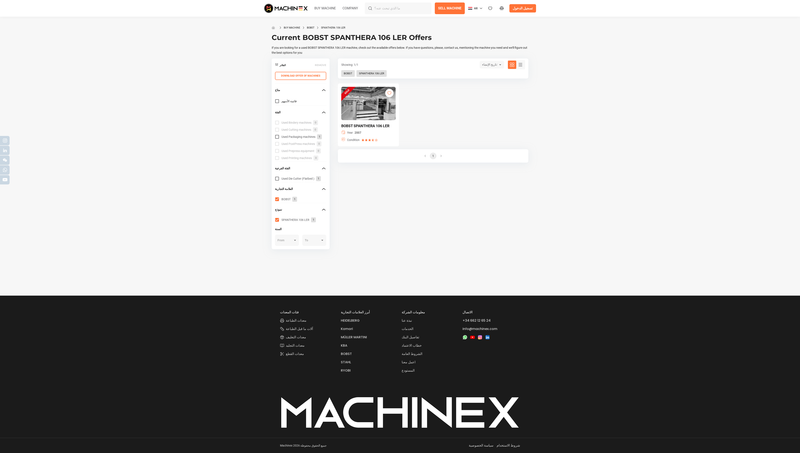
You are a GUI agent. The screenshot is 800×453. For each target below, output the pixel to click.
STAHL (346, 362)
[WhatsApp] (465, 337)
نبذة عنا (407, 320)
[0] (502, 8)
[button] (325, 8)
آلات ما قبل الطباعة (299, 328)
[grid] (300, 140)
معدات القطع (295, 353)
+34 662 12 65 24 (476, 320)
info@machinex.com (479, 328)
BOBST (310, 27)
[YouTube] (472, 337)
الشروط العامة (412, 353)
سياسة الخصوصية (481, 445)
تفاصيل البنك (410, 337)
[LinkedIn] (487, 337)
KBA (344, 345)
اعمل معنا (408, 362)
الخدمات (407, 328)
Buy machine (292, 27)
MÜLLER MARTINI (354, 337)
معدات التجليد (295, 345)
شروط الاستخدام (508, 445)
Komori (347, 328)
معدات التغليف (296, 337)
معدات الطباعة (296, 320)
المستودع (408, 370)
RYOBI (346, 370)
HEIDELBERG (350, 320)
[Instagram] (480, 337)
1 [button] (433, 156)
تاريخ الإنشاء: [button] (490, 64)
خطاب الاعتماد (412, 345)
